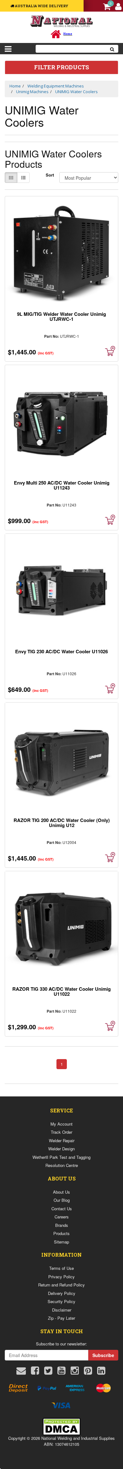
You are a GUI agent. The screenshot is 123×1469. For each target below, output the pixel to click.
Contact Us (61, 1209)
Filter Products (61, 67)
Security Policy (61, 1301)
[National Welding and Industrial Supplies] (61, 21)
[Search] (112, 49)
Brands (61, 1225)
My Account (61, 1124)
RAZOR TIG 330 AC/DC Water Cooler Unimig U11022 (61, 991)
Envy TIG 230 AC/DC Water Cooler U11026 (61, 651)
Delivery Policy (61, 1293)
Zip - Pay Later (61, 1318)
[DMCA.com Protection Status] (61, 1426)
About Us (61, 1192)
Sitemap (61, 1242)
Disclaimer (61, 1310)
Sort (50, 175)
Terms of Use (61, 1268)
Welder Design (61, 1149)
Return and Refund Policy (61, 1285)
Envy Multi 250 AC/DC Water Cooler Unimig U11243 (61, 485)
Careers (62, 1217)
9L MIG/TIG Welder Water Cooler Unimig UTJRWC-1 (61, 316)
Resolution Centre (61, 1165)
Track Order (61, 1132)
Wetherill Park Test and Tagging (61, 1157)
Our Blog (62, 1200)
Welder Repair (61, 1140)
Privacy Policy (61, 1277)
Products (61, 1233)
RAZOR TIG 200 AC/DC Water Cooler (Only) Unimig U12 (62, 823)
